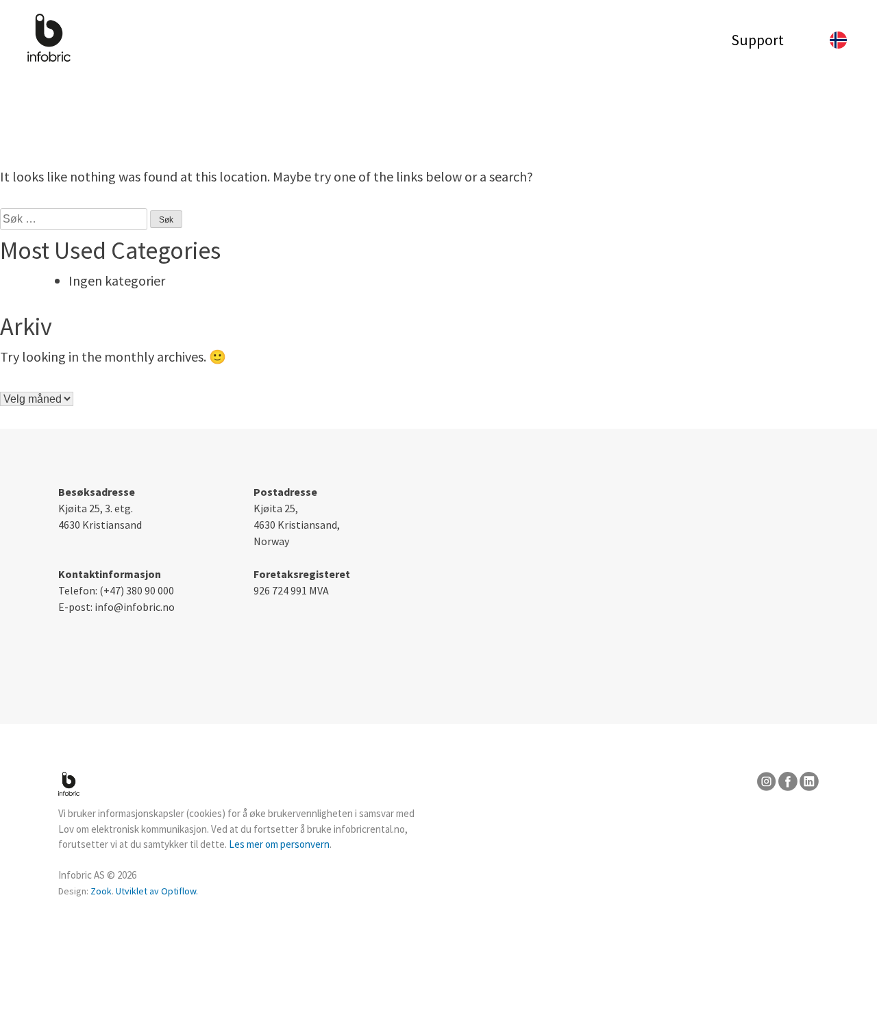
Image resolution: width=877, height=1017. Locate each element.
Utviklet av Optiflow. (157, 891)
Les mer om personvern (279, 844)
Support (757, 39)
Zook (101, 891)
